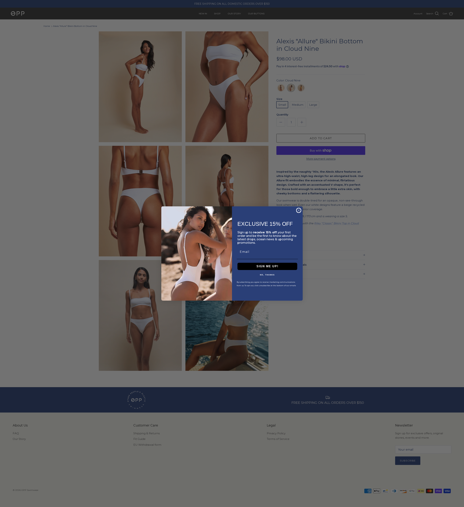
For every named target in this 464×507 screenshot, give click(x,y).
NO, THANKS (267, 275)
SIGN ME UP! (267, 266)
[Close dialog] (299, 210)
